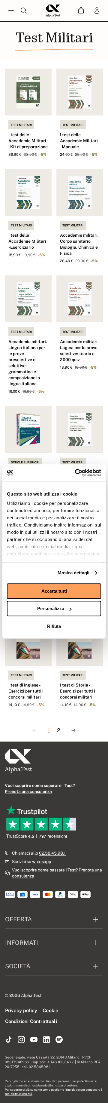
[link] (97, 10)
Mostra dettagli (74, 572)
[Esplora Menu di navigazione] (11, 10)
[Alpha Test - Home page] (53, 10)
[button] (81, 10)
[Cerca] (23, 10)
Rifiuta (54, 626)
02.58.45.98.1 (52, 853)
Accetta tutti (54, 591)
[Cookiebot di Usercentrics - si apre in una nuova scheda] (76, 473)
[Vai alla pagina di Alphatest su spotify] (59, 1039)
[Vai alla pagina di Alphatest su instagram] (21, 1039)
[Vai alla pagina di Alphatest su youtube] (34, 1039)
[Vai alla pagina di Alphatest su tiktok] (8, 1039)
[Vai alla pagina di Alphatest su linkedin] (46, 1039)
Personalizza (50, 608)
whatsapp (41, 861)
